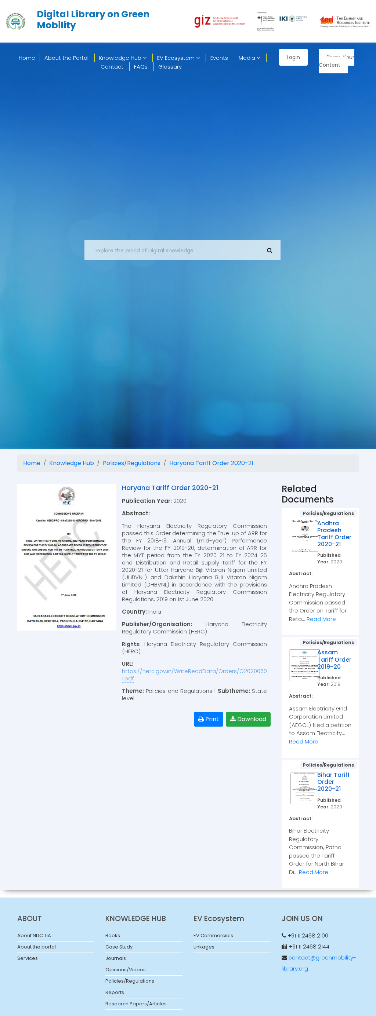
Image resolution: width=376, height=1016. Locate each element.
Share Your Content (336, 61)
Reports (114, 992)
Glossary (170, 66)
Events (219, 58)
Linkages (204, 946)
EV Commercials (213, 935)
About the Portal (66, 58)
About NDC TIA (34, 935)
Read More (321, 619)
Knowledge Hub (121, 58)
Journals (115, 958)
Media (248, 58)
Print (211, 719)
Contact (112, 66)
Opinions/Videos (125, 969)
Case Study (119, 946)
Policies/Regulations (131, 463)
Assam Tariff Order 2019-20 (334, 659)
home (27, 58)
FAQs (141, 66)
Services (27, 958)
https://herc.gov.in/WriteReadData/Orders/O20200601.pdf (194, 674)
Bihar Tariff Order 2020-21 (333, 782)
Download (251, 719)
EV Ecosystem (176, 58)
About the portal (36, 946)
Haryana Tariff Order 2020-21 (211, 463)
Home (31, 463)
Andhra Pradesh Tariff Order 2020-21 (334, 534)
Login (293, 57)
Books (112, 935)
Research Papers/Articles (136, 1003)
